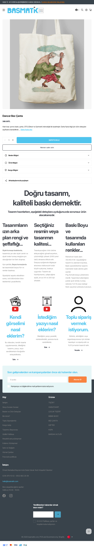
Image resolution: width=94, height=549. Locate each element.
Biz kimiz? (6, 416)
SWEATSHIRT (53, 407)
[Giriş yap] (86, 10)
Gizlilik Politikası (8, 434)
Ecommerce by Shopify (55, 537)
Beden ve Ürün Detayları (11, 411)
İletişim (5, 402)
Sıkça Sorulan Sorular (10, 407)
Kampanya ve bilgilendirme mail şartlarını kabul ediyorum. (32, 386)
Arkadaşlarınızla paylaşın (19, 180)
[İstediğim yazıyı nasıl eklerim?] (47, 305)
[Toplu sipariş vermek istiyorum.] (78, 304)
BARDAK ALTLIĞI (55, 434)
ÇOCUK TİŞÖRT (54, 411)
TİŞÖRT (51, 402)
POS (41, 537)
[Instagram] (10, 495)
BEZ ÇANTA (53, 421)
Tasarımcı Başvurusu (10, 430)
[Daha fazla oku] (77, 10)
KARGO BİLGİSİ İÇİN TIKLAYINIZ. (53, 2)
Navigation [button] (3, 10)
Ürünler (51, 397)
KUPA (50, 430)
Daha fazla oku (26, 130)
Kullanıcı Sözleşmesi (9, 443)
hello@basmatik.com (10, 481)
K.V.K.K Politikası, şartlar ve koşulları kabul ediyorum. (47, 522)
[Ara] (82, 10)
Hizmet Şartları (7, 452)
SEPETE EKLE (54, 140)
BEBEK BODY (53, 416)
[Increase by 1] (12, 140)
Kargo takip (6, 425)
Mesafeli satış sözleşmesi (11, 439)
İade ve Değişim (8, 448)
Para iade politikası (9, 457)
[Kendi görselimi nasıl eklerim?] (15, 305)
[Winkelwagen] (90, 10)
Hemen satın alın (47, 147)
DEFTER (51, 425)
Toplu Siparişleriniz (9, 421)
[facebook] (4, 495)
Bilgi (4, 397)
